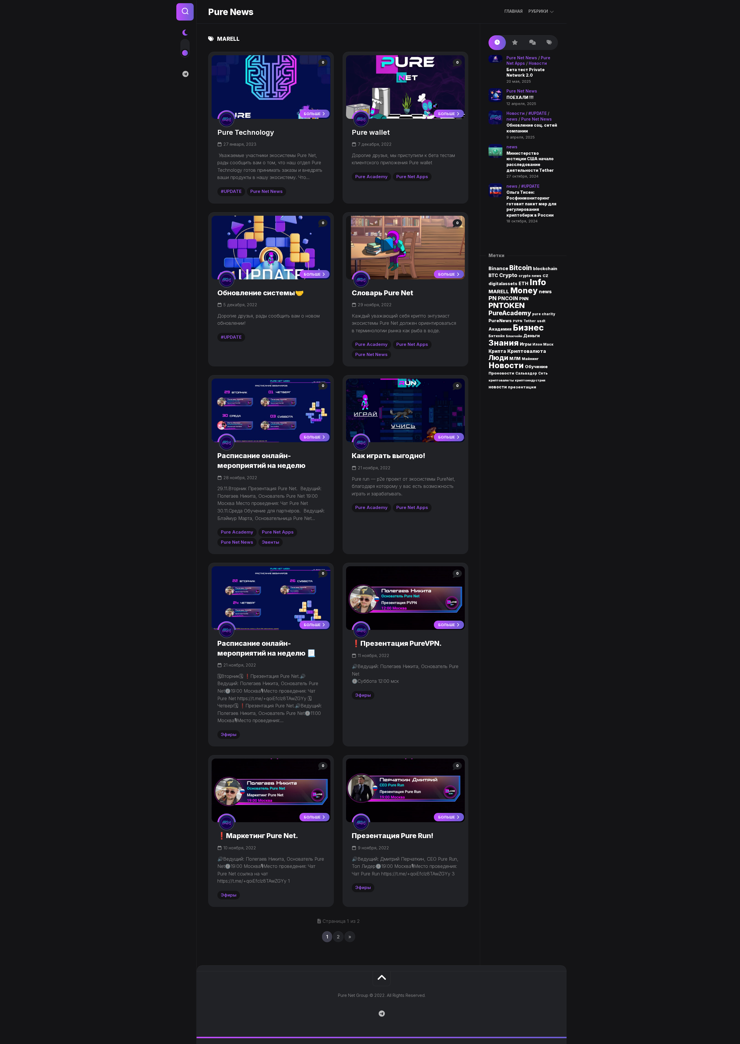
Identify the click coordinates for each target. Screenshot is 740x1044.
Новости (538, 63)
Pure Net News (266, 191)
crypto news (530, 276)
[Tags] (549, 42)
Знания (504, 343)
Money (524, 290)
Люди (498, 357)
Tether (529, 321)
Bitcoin (520, 268)
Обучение (536, 366)
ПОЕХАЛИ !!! (520, 97)
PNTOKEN (507, 305)
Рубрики (538, 11)
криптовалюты (501, 380)
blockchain (545, 268)
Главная (513, 11)
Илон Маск (542, 344)
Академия (500, 329)
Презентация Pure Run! (392, 835)
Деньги (531, 335)
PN (493, 298)
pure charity (543, 314)
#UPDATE (231, 191)
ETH (523, 283)
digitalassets (503, 283)
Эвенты (270, 542)
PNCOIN (508, 298)
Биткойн (497, 336)
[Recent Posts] (497, 42)
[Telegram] (185, 74)
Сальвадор (526, 373)
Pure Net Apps (412, 176)
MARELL (499, 291)
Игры (525, 344)
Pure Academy (371, 176)
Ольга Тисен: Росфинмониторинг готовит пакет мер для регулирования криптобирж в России (531, 203)
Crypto (508, 275)
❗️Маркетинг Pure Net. (257, 835)
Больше (312, 113)
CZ (545, 275)
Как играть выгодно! (388, 455)
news (511, 119)
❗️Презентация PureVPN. (397, 643)
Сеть (543, 373)
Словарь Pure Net (382, 293)
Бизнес (528, 327)
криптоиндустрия (530, 380)
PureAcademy (510, 313)
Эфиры (228, 734)
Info (538, 282)
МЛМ (515, 358)
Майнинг (530, 359)
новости (498, 387)
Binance (498, 268)
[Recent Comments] (532, 42)
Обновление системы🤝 (260, 293)
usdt (541, 321)
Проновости (501, 373)
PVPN (517, 321)
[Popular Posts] (514, 42)
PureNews (500, 320)
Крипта (497, 351)
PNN (523, 298)
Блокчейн (514, 336)
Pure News (231, 12)
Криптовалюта (526, 351)
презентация (522, 387)
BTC (493, 275)
